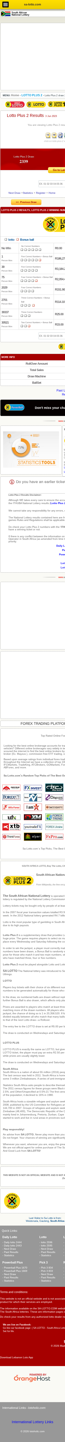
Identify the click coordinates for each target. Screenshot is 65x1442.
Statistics (28, 192)
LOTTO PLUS (11, 1042)
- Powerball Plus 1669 (14, 1270)
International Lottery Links (32, 1422)
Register (41, 192)
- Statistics (8, 1255)
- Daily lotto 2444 (12, 1242)
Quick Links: (10, 1230)
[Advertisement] (32, 56)
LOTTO (7, 980)
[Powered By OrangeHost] (32, 1382)
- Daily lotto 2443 (12, 1245)
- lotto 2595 (45, 1245)
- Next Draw (9, 1248)
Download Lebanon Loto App (16, 1357)
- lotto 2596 (45, 1242)
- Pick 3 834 (46, 1267)
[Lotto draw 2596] (36, 107)
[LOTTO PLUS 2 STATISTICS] (31, 450)
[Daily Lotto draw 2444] (15, 107)
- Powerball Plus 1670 (14, 1267)
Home (52, 192)
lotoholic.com (36, 1407)
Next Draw (14, 192)
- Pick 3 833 (46, 1270)
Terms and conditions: (14, 1292)
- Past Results (10, 1252)
